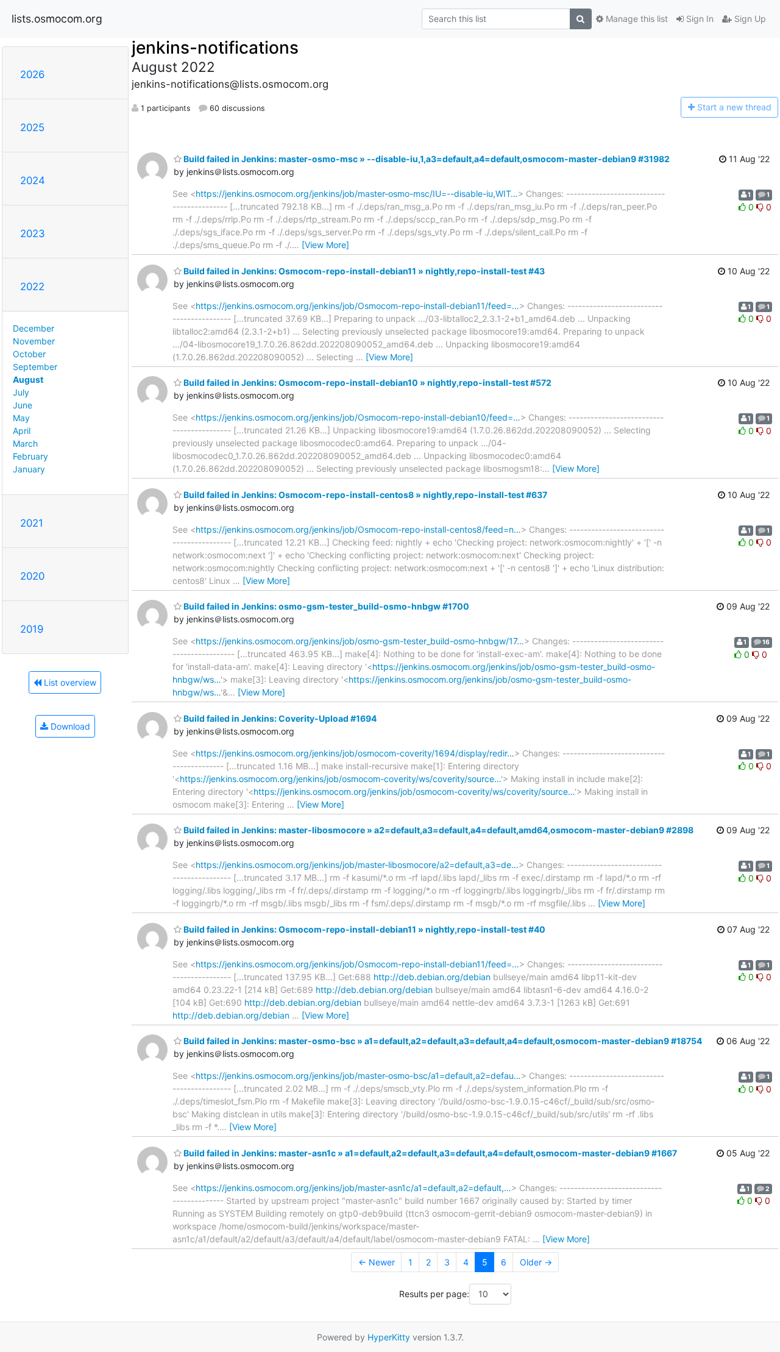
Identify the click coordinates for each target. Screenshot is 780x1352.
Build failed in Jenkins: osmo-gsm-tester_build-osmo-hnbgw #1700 (325, 606)
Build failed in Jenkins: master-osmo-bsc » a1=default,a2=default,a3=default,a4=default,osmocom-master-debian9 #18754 (442, 1041)
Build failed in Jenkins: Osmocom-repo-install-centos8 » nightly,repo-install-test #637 (364, 494)
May (21, 418)
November (34, 341)
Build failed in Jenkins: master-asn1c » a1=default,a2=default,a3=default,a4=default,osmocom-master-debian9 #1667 (429, 1153)
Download (69, 726)
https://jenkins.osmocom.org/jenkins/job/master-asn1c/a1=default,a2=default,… (353, 1188)
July (21, 392)
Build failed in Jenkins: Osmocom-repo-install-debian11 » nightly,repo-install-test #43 (363, 271)
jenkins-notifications (215, 47)
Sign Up (749, 18)
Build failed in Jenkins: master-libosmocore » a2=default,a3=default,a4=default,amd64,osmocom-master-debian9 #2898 (437, 830)
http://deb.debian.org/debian (432, 977)
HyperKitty (388, 1337)
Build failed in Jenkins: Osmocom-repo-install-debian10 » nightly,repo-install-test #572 (366, 382)
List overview (68, 682)
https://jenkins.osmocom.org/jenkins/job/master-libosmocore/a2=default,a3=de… (357, 864)
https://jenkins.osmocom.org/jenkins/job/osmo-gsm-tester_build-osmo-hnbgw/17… (360, 641)
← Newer (376, 1262)
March (25, 443)
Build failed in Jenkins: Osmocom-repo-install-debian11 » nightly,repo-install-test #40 (363, 929)
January (29, 469)
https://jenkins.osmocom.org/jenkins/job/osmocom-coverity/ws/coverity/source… (340, 779)
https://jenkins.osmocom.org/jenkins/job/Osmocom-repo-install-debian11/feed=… (357, 306)
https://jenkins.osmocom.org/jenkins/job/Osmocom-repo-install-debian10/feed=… (358, 417)
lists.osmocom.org (57, 18)
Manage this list (635, 18)
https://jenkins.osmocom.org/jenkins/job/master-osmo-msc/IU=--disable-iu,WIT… (357, 193)
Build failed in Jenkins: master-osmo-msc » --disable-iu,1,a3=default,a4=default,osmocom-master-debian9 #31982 (426, 159)
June (22, 405)
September (35, 366)
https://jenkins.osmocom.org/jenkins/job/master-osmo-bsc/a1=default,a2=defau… (358, 1075)
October (29, 354)
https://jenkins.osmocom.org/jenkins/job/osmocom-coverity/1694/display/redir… (355, 753)
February (30, 456)
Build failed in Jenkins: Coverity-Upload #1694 (279, 718)
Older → (536, 1262)
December (33, 328)
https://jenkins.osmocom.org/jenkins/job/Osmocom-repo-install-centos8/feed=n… (358, 529)
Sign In (699, 18)
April (21, 430)
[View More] (325, 245)
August (28, 379)
